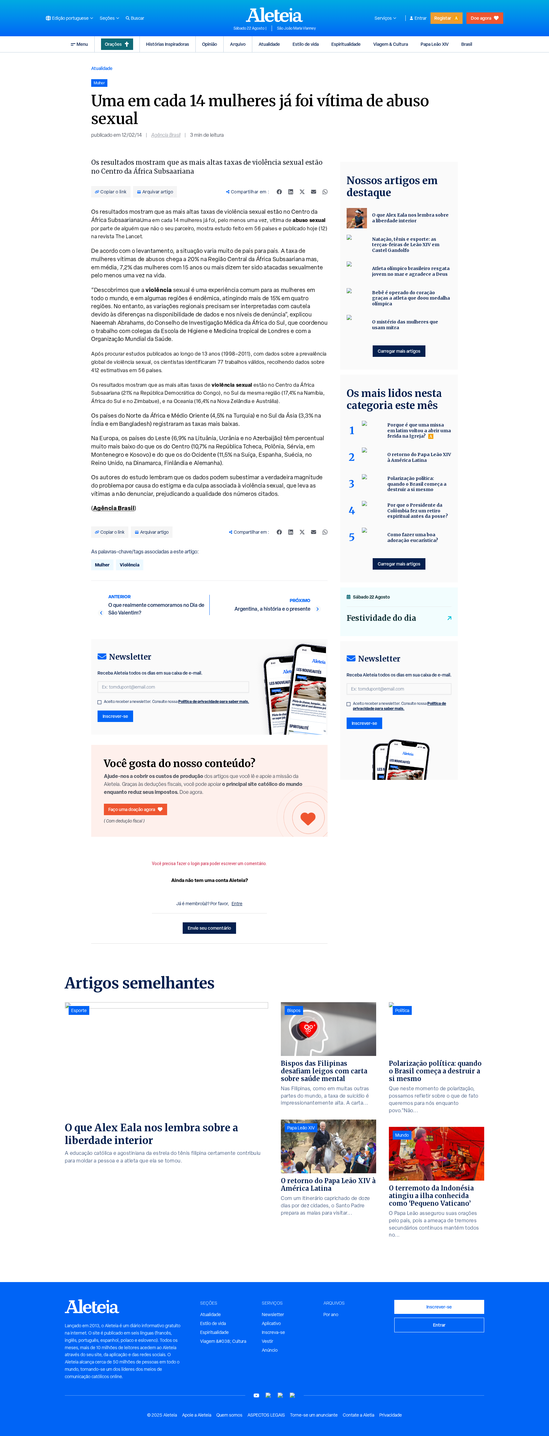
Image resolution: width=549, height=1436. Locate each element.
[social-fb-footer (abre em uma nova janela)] (268, 1395)
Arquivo (238, 44)
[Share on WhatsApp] (325, 191)
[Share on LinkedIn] (290, 191)
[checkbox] (99, 702)
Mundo (402, 1135)
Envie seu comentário (209, 928)
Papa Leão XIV (435, 44)
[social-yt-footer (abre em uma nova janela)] (256, 1395)
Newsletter (273, 1314)
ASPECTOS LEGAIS (266, 1415)
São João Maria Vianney (296, 28)
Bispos (294, 1010)
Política (402, 1010)
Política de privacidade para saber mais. (213, 701)
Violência (129, 565)
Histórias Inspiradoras (167, 44)
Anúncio (270, 1350)
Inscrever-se (115, 716)
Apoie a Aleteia (196, 1415)
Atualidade (269, 44)
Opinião (209, 44)
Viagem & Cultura (390, 44)
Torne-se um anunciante (314, 1415)
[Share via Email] (313, 191)
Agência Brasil (165, 135)
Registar (442, 18)
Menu (82, 44)
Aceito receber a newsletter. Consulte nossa (176, 701)
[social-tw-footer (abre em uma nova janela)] (280, 1395)
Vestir (267, 1341)
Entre (237, 903)
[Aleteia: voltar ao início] (274, 14)
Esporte (79, 1010)
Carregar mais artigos (399, 351)
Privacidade (390, 1415)
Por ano (330, 1314)
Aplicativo (271, 1323)
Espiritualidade (346, 44)
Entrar (421, 18)
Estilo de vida (306, 44)
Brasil (466, 44)
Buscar (137, 18)
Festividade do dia (381, 618)
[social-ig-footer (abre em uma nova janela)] (292, 1395)
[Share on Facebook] (279, 191)
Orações (113, 44)
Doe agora (481, 18)
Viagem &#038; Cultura (223, 1341)
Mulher (102, 565)
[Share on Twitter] (302, 191)
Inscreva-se (273, 1332)
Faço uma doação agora (131, 809)
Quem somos (229, 1415)
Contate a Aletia (358, 1415)
